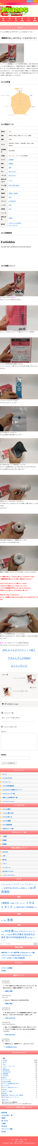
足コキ (27, 888)
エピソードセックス (9, 1066)
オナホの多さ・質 (6, 1115)
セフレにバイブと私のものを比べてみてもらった (16, 955)
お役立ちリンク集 (7, 828)
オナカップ (10, 884)
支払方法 (4, 1126)
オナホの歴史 (6, 809)
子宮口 (14, 907)
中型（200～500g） (14, 185)
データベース (6, 782)
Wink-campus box (10, 1018)
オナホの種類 (6, 820)
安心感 (3, 1131)
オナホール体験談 (6, 968)
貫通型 (23, 888)
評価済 (10, 218)
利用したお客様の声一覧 (9, 797)
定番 (28, 937)
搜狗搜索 (5, 1074)
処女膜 (10, 934)
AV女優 (9, 930)
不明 (10, 205)
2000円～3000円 (13, 193)
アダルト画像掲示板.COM (11, 1083)
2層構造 (11, 163)
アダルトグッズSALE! (15, 223)
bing (4, 1064)
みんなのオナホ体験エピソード (12, 789)
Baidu (4, 1077)
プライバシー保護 (6, 1129)
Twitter (5, 1089)
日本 (10, 209)
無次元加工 (21, 907)
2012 (10, 197)
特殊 (19, 888)
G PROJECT (12, 201)
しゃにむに (6, 1085)
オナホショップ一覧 (8, 793)
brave (4, 1068)
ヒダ (9, 907)
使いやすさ (4, 1121)
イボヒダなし (22, 903)
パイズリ (22, 884)
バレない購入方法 (7, 813)
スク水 (6, 934)
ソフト (10, 180)
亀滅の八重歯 (8, 991)
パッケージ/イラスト (8, 875)
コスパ (4, 863)
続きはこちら (5, 1099)
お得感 (3, 1123)
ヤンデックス (7, 1079)
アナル (3, 884)
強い (5, 920)
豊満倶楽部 (6, 1070)
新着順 (4, 844)
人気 (3, 855)
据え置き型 (14, 888)
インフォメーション (8, 801)
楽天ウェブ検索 (7, 1091)
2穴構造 (12, 903)
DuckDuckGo (7, 1072)
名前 (19, 755)
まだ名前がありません (11, 1047)
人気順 (4, 836)
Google (5, 1060)
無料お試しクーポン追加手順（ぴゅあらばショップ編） (18, 952)
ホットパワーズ (13, 225)
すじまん (29, 931)
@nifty (5, 1093)
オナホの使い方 (7, 817)
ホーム (4, 774)
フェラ (28, 884)
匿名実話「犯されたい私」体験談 (13, 1095)
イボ (17, 903)
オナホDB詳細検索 (8, 786)
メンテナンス (6, 867)
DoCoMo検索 (7, 1081)
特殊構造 (30, 907)
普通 (10, 167)
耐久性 (4, 859)
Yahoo (5, 1062)
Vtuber (16, 931)
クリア (16, 884)
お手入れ (22, 931)
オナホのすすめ (7, 778)
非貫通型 (11, 159)
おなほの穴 (20, 1143)
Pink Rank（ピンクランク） (11, 1097)
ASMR (2, 931)
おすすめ (5, 852)
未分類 (3, 970)
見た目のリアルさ (7, 871)
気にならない (12, 171)
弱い (2, 920)
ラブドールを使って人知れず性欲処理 (13, 958)
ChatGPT (5, 1076)
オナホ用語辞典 (7, 824)
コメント (3, 731)
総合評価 (4, 1112)
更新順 (4, 840)
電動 (31, 888)
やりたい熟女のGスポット (11, 1087)
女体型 (6, 888)
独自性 (3, 1118)
